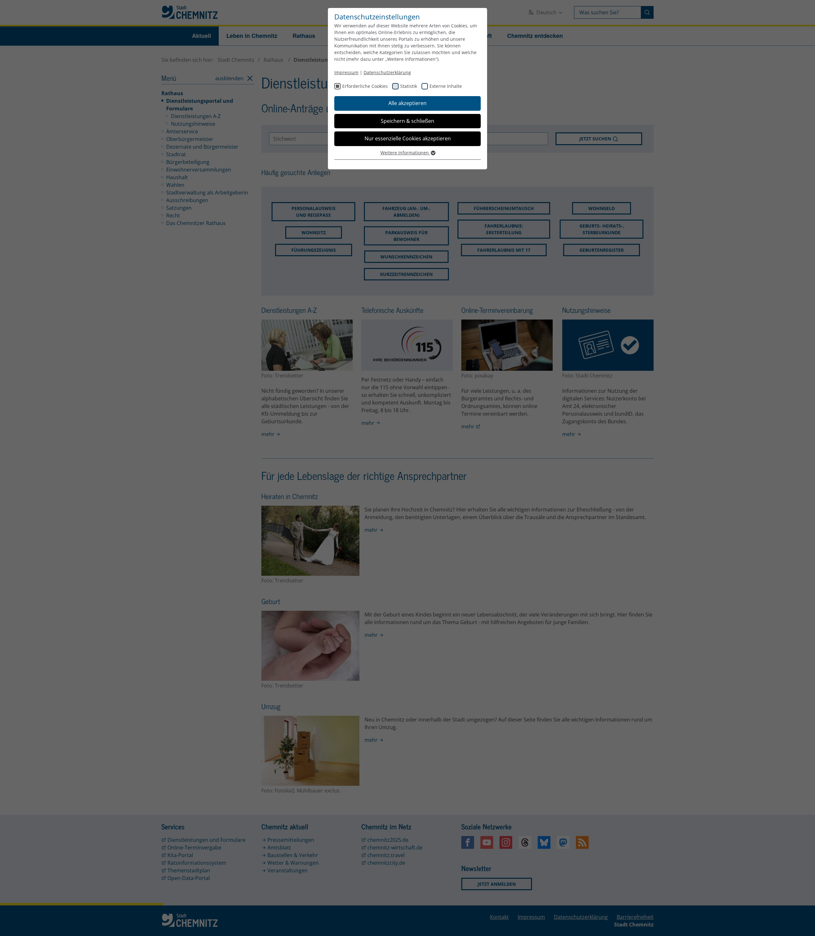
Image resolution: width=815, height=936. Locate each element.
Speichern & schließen (407, 120)
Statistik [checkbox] (408, 86)
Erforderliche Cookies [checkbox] (365, 86)
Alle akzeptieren (407, 103)
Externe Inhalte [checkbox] (445, 86)
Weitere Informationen (405, 153)
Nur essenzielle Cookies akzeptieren (408, 138)
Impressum (346, 72)
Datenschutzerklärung (387, 72)
